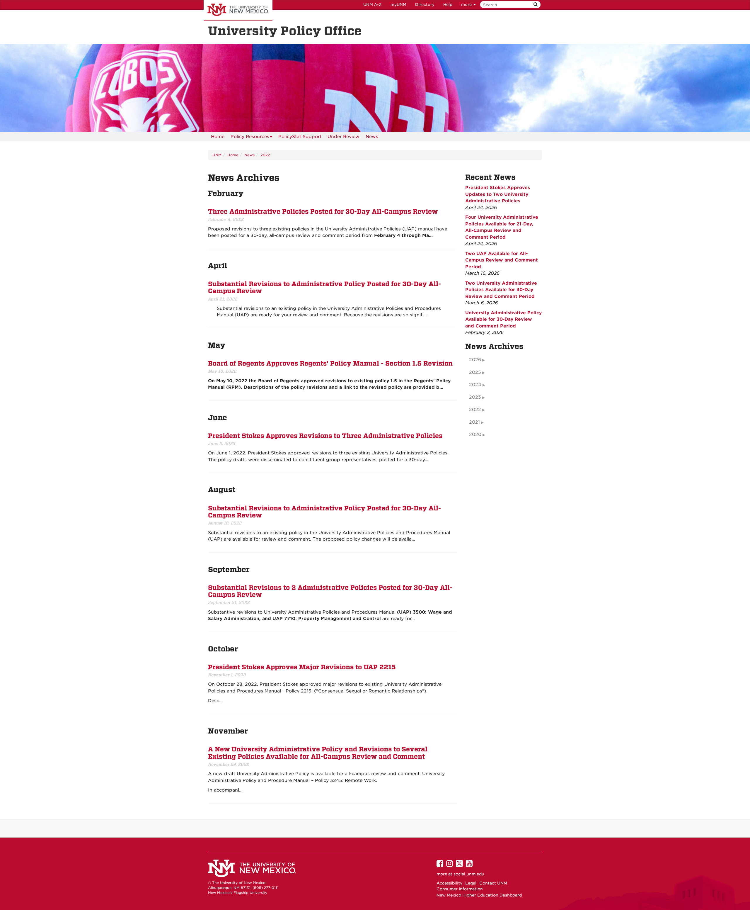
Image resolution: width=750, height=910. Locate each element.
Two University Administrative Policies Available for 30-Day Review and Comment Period (501, 290)
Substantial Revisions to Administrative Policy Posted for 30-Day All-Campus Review (324, 287)
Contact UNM (493, 883)
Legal (470, 883)
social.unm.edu (469, 874)
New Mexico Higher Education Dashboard (479, 895)
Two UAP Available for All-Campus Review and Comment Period (501, 260)
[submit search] (535, 4)
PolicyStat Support (299, 136)
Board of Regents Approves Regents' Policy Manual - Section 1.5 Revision (330, 363)
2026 (475, 359)
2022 (265, 155)
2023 (475, 397)
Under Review (343, 136)
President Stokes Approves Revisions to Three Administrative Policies (325, 436)
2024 (475, 384)
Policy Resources (250, 136)
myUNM (398, 4)
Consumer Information (460, 889)
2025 (475, 372)
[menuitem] (217, 136)
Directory (424, 4)
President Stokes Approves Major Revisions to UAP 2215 (302, 667)
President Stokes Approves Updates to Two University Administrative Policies (497, 194)
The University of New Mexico (238, 10)
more (467, 4)
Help (447, 4)
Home (217, 136)
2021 (474, 422)
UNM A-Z (372, 4)
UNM (216, 155)
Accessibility (449, 883)
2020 (475, 434)
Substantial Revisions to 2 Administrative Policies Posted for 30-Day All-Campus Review (330, 591)
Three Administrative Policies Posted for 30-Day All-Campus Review (323, 211)
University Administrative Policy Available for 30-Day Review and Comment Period (503, 319)
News (372, 136)
